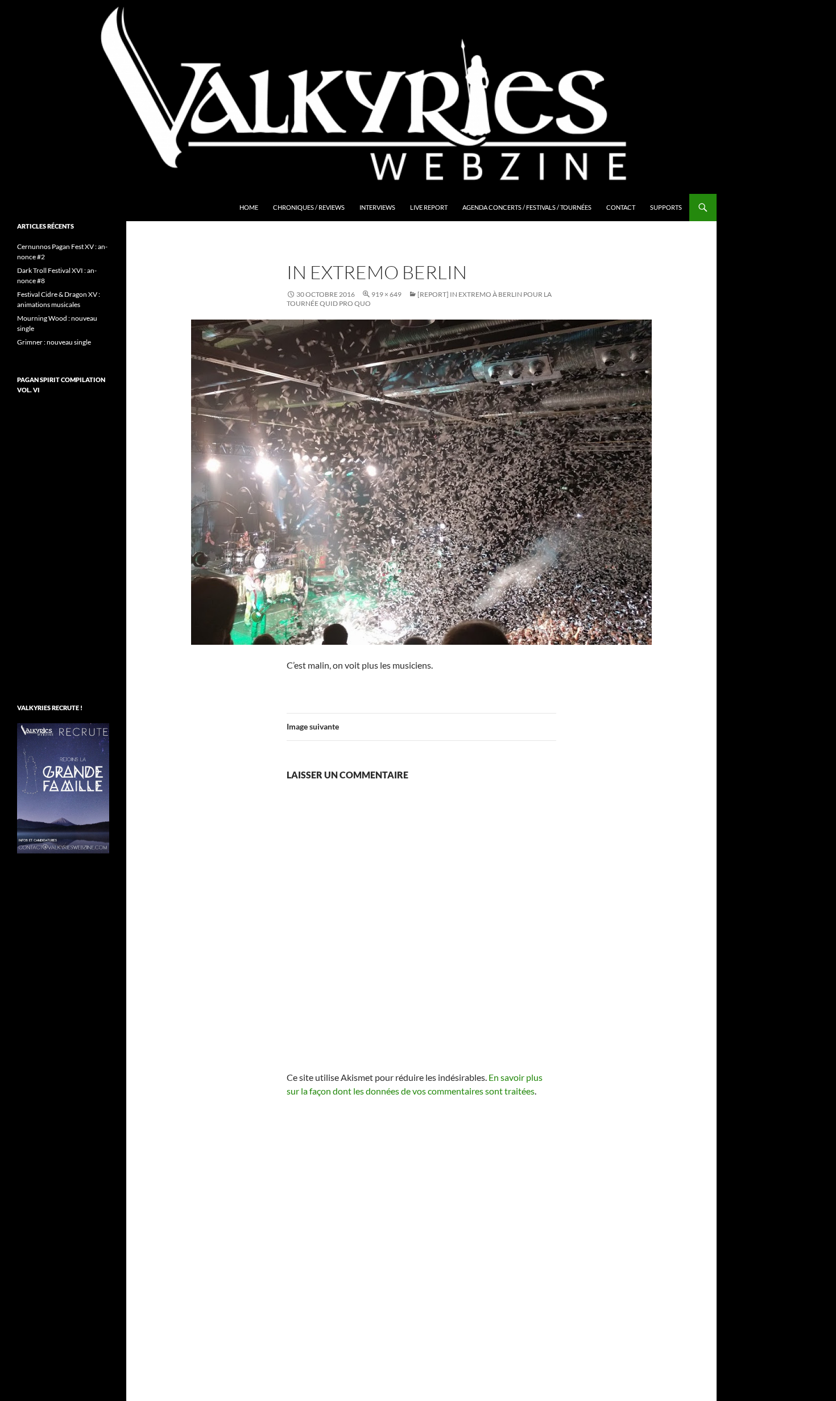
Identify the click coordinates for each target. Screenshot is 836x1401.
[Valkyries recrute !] (63, 787)
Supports (666, 207)
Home (248, 207)
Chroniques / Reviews (309, 207)
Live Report (429, 207)
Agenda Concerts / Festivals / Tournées (526, 207)
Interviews (377, 207)
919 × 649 (386, 294)
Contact (620, 207)
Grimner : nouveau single (54, 342)
